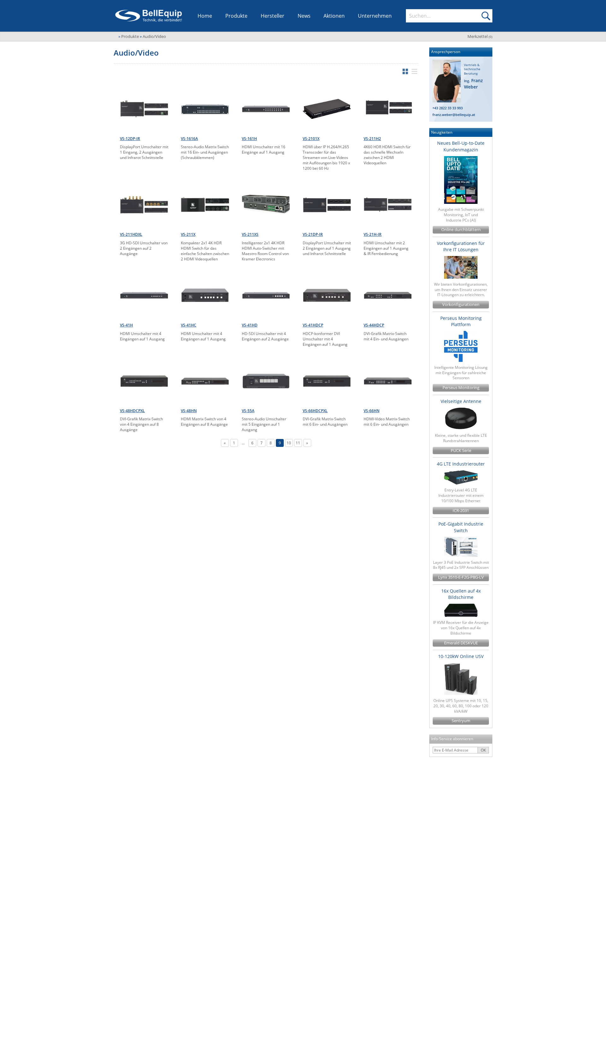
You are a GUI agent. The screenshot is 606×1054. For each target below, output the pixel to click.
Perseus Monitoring (461, 387)
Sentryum (461, 720)
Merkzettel (479, 36)
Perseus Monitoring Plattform (461, 321)
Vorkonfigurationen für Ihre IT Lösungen (461, 246)
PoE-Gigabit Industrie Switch (460, 527)
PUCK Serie (461, 450)
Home (205, 15)
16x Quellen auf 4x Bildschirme (461, 594)
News (304, 15)
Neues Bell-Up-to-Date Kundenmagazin (460, 146)
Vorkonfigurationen (460, 304)
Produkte (236, 15)
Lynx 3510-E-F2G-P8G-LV (461, 577)
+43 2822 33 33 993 (447, 108)
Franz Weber (473, 83)
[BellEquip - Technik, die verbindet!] (148, 15)
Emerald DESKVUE (461, 643)
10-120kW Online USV (461, 656)
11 (298, 443)
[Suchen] (485, 15)
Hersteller (272, 15)
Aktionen (334, 15)
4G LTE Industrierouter (461, 464)
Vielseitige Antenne (461, 401)
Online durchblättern (461, 229)
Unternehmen (375, 15)
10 (289, 443)
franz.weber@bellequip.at (453, 114)
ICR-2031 (461, 510)
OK (483, 750)
